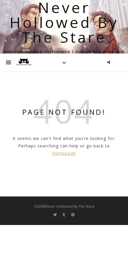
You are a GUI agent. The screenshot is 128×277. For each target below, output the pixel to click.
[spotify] (73, 214)
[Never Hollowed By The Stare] (24, 62)
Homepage (64, 153)
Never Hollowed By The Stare (64, 22)
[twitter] (55, 214)
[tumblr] (64, 214)
